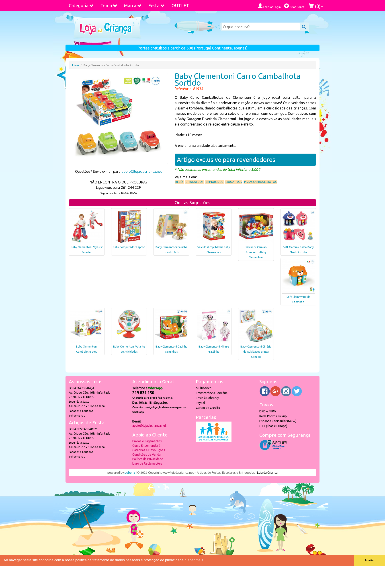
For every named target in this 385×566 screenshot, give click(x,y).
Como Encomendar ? (146, 445)
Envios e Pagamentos (147, 441)
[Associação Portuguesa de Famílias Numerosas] (213, 441)
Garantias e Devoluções (148, 450)
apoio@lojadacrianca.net (141, 171)
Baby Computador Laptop (129, 247)
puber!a (130, 472)
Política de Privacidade (147, 459)
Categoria (78, 5)
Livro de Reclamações (147, 463)
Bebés (179, 181)
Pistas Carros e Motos (260, 181)
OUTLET (180, 5)
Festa (153, 5)
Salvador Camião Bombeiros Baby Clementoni (256, 252)
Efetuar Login (272, 6)
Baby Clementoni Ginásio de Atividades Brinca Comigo (256, 351)
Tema (106, 5)
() (317, 6)
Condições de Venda (146, 454)
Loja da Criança (267, 472)
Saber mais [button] (194, 560)
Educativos (233, 181)
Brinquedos (194, 181)
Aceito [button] (369, 560)
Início (75, 65)
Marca (130, 5)
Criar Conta (296, 6)
